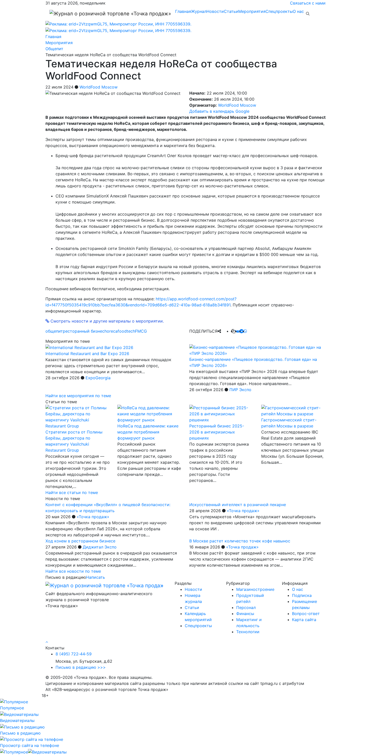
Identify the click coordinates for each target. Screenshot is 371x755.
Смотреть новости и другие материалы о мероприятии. (106, 321)
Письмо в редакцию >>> (81, 667)
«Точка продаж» (93, 516)
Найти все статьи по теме (71, 492)
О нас (298, 11)
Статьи (231, 11)
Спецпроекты (279, 11)
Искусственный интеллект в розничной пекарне (237, 504)
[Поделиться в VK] (237, 331)
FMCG (141, 331)
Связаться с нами (308, 3)
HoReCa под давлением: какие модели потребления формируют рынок (147, 432)
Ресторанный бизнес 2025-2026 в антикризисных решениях (216, 432)
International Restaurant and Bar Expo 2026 (87, 353)
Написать (95, 577)
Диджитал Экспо (100, 546)
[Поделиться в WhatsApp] (245, 331)
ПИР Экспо (240, 389)
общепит (54, 331)
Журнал (198, 11)
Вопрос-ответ (306, 613)
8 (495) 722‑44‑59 (74, 653)
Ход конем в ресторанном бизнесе (80, 540)
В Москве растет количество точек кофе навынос (239, 540)
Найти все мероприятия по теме (78, 395)
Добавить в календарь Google (219, 111)
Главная (183, 11)
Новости (215, 11)
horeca (111, 331)
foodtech (126, 331)
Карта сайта (304, 619)
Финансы (245, 613)
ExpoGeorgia (98, 377)
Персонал (246, 607)
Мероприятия (252, 11)
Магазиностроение (255, 589)
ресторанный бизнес (83, 331)
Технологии (247, 631)
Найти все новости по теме (73, 571)
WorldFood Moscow (99, 87)
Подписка (302, 595)
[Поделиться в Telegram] (242, 331)
